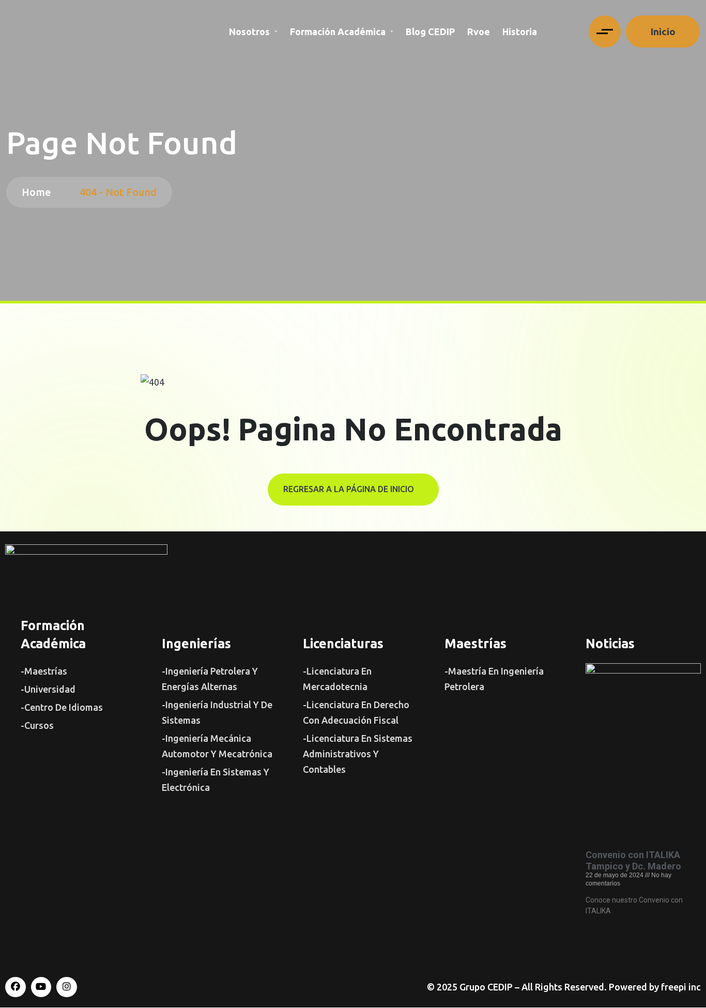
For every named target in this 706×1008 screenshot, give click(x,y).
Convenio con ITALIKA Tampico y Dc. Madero (633, 860)
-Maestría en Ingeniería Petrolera (494, 679)
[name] (605, 32)
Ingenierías (196, 643)
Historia (519, 31)
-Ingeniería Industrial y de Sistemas (217, 712)
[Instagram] (66, 987)
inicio (663, 31)
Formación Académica (338, 31)
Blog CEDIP (430, 31)
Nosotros (249, 31)
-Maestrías (44, 671)
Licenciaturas (343, 643)
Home (39, 192)
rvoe (478, 31)
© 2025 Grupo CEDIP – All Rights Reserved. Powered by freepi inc (564, 987)
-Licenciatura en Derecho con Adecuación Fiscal (356, 712)
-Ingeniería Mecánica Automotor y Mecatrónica (217, 746)
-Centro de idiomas (62, 707)
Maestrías (475, 643)
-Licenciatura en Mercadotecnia (337, 679)
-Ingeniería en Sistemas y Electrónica (215, 779)
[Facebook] (15, 987)
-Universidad (48, 689)
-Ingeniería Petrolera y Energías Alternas (210, 679)
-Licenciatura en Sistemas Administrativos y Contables (357, 753)
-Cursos (37, 725)
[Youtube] (41, 987)
